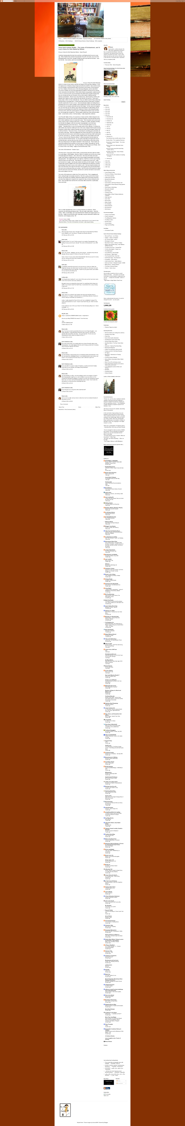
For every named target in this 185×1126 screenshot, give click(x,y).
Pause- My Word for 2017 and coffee (113, 902)
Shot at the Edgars (109, 845)
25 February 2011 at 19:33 (68, 235)
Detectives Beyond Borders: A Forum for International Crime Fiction (114, 844)
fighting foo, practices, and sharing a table (114, 493)
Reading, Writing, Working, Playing (113, 507)
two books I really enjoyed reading (86, 222)
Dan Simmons (108, 207)
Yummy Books (108, 223)
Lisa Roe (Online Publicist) (111, 357)
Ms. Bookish (108, 905)
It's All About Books (110, 512)
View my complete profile (109, 59)
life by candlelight (109, 849)
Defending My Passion (110, 513)
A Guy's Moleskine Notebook (112, 896)
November (109, 118)
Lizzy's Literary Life (110, 708)
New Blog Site (108, 825)
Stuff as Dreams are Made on (112, 934)
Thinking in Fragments (110, 955)
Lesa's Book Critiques (110, 477)
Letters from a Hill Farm (111, 649)
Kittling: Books (109, 503)
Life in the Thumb (109, 900)
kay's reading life (109, 497)
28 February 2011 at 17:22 (68, 288)
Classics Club (108, 951)
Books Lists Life (109, 855)
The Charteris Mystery (110, 518)
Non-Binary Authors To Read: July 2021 (113, 731)
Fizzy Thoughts (109, 1024)
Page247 (107, 969)
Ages (106, 650)
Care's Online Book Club (111, 606)
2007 (106, 166)
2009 (106, 163)
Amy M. (63, 313)
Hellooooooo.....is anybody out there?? (113, 1013)
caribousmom (108, 965)
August (108, 124)
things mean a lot (109, 859)
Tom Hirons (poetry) (109, 175)
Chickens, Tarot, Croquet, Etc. (111, 808)
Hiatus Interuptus (108, 892)
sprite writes (108, 492)
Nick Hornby (108, 200)
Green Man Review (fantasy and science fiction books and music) (114, 364)
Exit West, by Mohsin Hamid (111, 865)
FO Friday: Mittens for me (110, 975)
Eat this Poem (108, 221)
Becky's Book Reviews (110, 472)
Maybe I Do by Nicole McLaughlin (112, 856)
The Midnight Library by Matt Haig (112, 478)
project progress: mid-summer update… (113, 991)
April (108, 132)
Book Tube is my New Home (111, 1001)
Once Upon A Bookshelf (111, 724)
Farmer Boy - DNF (109, 952)
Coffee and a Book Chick (111, 781)
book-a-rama (108, 795)
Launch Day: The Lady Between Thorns (113, 640)
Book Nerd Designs (110, 1009)
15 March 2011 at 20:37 (67, 359)
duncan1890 (95, 1122)
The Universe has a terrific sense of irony (115, 138)
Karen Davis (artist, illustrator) (112, 337)
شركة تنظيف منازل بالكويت (117, 1068)
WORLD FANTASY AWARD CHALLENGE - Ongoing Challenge (77, 38)
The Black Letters (109, 219)
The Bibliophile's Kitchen (110, 218)
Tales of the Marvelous (110, 638)
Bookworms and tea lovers (111, 960)
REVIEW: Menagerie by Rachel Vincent (113, 981)
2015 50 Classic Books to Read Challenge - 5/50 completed (88, 41)
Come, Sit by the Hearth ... (111, 875)
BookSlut (107, 369)
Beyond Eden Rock (109, 996)
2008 (106, 164)
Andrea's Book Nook (110, 886)
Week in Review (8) (109, 763)
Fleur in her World (109, 995)
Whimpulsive (108, 772)
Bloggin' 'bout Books (110, 526)
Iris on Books (108, 916)
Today (106, 1025)
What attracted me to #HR (110, 792)
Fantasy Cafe (108, 481)
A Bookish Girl (108, 869)
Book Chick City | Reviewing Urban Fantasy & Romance (113, 979)
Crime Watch (108, 588)
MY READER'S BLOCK (110, 517)
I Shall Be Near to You (110, 888)
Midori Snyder (108, 202)
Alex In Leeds (108, 643)
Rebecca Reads (109, 521)
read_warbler (108, 559)
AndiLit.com (108, 745)
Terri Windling (108, 203)
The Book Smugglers (110, 730)
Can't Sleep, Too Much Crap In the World (113, 935)
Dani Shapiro (108, 190)
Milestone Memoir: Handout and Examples (114, 1005)
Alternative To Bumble (109, 630)
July (108, 126)
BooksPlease (108, 487)
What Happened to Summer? (111, 686)
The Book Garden (109, 752)
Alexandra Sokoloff (109, 189)
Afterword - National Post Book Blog (113, 346)
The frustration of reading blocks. (112, 921)
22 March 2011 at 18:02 (67, 401)
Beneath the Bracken (110, 179)
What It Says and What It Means (112, 941)
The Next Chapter (109, 985)
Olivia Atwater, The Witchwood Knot (112, 584)
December (109, 116)
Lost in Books (108, 891)
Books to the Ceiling (110, 574)
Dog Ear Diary (108, 740)
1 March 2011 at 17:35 (67, 324)
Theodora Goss (108, 192)
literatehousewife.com (110, 654)
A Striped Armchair (109, 984)
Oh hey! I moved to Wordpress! (111, 830)
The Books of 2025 (109, 635)
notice (106, 741)
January (108, 158)
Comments (120, 1083)
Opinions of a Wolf (109, 610)
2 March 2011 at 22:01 (67, 337)
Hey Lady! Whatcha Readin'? (112, 675)
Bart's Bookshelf (109, 629)
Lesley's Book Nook (110, 549)
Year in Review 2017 (109, 835)
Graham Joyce (78, 220)
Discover (107, 966)
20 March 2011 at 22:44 (67, 383)
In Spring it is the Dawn (111, 1012)
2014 (106, 109)
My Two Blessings (109, 594)
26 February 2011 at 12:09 (68, 246)
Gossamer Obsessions (110, 930)
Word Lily (107, 974)
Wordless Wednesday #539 (111, 773)
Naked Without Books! (110, 634)
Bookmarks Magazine (110, 347)
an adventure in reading (111, 536)
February (109, 136)
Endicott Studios (108, 373)
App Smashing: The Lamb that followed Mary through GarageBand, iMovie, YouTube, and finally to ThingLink (113, 1019)
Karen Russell (85, 220)
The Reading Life (109, 622)
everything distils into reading (112, 812)
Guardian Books (108, 371)
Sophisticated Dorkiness (111, 777)
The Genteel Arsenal (110, 920)
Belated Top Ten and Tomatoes (111, 508)
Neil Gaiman (108, 209)
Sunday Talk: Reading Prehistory (112, 961)
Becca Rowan (108, 1041)
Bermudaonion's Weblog (111, 757)
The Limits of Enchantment (73, 222)
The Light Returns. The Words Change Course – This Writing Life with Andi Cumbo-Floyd (114, 748)
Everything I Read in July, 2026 (111, 555)
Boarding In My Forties (110, 999)
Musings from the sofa (110, 786)
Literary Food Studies (110, 214)
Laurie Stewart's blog (110, 172)
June (108, 128)
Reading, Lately (108, 917)
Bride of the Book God (110, 838)
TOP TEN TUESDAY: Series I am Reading (114, 538)
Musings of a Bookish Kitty (112, 616)
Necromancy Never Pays (111, 541)
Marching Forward (109, 956)
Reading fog (107, 692)
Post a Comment (64, 404)
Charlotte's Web (109, 925)
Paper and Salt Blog (109, 224)
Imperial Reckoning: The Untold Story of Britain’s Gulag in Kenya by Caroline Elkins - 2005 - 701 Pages (114, 625)
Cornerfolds (108, 719)
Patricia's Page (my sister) (111, 327)
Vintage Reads (108, 579)
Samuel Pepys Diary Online (111, 341)
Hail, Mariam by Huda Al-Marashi (112, 522)
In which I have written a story (111, 787)
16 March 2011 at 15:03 (67, 369)
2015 (106, 107)
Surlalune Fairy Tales (110, 334)
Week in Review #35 (109, 473)
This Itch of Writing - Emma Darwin (113, 174)
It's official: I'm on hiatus (110, 720)
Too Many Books (109, 818)
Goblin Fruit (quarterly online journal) (113, 349)
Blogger (106, 1122)
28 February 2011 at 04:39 (68, 272)
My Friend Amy (109, 801)
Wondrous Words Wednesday (111, 758)
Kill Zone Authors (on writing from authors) (114, 332)
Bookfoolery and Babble (111, 554)
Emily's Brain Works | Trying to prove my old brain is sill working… (114, 940)
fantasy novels (71, 220)
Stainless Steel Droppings (111, 703)
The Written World (109, 761)
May (108, 130)
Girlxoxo (107, 563)
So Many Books (109, 660)
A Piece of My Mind (110, 945)
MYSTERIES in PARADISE (111, 460)
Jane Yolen (107, 198)
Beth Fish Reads (109, 600)
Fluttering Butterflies (110, 791)
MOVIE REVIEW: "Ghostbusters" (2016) (113, 931)
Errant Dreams (108, 665)
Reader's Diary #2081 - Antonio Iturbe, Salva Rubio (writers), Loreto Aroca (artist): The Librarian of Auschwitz (114, 698)
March (108, 134)
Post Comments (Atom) (70, 409)
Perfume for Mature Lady (110, 676)
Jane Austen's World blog (111, 187)
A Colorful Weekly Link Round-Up (112, 504)
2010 (106, 161)
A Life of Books (109, 670)
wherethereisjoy (109, 807)
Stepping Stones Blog (110, 1004)
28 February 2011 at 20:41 (68, 309)
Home (60, 38)
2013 (106, 111)
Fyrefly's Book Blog (110, 834)
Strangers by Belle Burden (110, 580)
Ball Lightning (108, 819)
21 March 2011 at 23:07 (67, 391)
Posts (118, 1080)
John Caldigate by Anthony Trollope (112, 575)
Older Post (97, 407)
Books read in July (109, 560)
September (109, 122)
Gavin (63, 239)
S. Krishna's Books (110, 1036)
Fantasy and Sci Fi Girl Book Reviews (113, 351)
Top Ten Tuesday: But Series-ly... (112, 527)
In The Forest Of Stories (111, 881)
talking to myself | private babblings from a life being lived (114, 990)
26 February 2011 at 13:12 (68, 260)
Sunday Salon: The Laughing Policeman (115, 140)
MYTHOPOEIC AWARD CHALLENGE (102, 38)
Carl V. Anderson (66, 341)
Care (63, 229)
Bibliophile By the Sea (110, 685)
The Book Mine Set (110, 696)
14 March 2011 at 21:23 (67, 348)
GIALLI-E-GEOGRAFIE (110, 734)
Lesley (63, 277)
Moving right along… (109, 667)
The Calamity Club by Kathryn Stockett (113, 489)
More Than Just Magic (110, 1017)
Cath (63, 264)
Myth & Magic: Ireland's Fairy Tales (112, 716)
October (108, 120)
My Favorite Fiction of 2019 (111, 778)
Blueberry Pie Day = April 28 (111, 607)
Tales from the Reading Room (112, 531)
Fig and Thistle (109, 910)
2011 (106, 115)
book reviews (65, 220)
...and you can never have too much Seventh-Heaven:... (113, 1071)
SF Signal (107, 352)
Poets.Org (107, 336)
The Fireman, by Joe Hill (110, 906)
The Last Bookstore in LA (110, 861)
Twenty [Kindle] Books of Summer (112, 840)
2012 (106, 113)
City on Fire (107, 970)
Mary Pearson (108, 181)
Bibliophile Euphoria (109, 704)
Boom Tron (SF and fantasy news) (113, 362)
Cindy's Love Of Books (111, 679)
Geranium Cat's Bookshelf (111, 583)
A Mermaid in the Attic (110, 177)
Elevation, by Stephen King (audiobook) (113, 782)
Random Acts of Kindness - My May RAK (114, 753)
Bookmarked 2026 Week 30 (111, 565)
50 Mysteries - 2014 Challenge (66, 41)
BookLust (107, 864)
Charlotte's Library (109, 568)
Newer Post (61, 407)
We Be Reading (109, 766)
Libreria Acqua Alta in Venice (111, 897)
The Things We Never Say (110, 551)
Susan (63, 250)
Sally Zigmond (108, 197)
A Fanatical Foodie (109, 230)
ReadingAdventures (110, 466)
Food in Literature (109, 216)
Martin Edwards (108, 205)
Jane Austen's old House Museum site (113, 182)
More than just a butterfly (110, 926)
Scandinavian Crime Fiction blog (112, 339)
